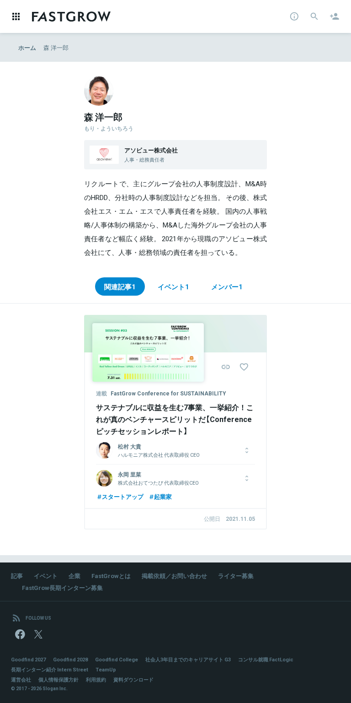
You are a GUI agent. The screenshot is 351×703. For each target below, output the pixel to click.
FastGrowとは (111, 575)
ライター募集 (236, 575)
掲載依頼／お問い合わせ (174, 575)
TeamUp (106, 669)
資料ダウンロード (133, 679)
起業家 (163, 496)
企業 (74, 575)
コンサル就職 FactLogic (265, 659)
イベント (46, 575)
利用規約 (96, 679)
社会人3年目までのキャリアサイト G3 (188, 659)
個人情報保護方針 (58, 679)
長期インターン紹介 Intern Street (49, 669)
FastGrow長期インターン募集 (62, 587)
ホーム (27, 47)
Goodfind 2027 (28, 659)
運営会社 (21, 679)
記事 (17, 575)
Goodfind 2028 (70, 659)
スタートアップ (123, 496)
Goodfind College (116, 659)
